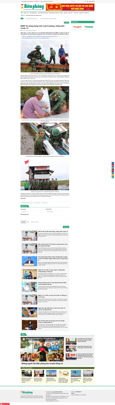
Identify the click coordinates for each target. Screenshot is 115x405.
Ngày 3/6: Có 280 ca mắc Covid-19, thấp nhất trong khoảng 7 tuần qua (51, 270)
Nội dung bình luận (25, 214)
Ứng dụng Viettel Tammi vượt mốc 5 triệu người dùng (38, 379)
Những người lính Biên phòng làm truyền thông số (42, 363)
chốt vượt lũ (44, 202)
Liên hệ (72, 393)
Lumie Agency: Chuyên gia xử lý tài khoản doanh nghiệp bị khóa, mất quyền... (63, 380)
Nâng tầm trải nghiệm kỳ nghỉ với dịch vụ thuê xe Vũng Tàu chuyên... (27, 380)
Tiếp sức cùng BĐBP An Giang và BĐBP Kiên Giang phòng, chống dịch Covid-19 (39, 36)
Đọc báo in (75, 22)
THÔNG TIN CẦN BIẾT (27, 368)
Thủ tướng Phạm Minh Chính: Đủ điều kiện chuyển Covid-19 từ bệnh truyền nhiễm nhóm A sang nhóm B (53, 258)
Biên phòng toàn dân (54, 12)
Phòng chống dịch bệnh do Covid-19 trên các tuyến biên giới (35, 38)
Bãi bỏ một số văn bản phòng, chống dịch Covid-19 (53, 231)
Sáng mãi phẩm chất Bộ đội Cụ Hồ (34, 15)
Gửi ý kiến (66, 227)
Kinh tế (65, 12)
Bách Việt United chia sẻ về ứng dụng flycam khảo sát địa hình (76, 380)
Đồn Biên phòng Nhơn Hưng (26, 202)
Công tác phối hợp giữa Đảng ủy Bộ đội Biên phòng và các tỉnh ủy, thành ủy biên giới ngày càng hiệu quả (85, 356)
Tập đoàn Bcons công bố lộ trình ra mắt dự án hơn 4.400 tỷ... (51, 380)
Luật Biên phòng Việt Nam (31, 18)
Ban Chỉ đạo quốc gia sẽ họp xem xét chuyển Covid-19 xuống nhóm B (51, 321)
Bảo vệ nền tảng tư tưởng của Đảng (48, 18)
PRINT (67, 22)
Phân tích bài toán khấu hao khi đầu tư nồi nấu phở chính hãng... (87, 380)
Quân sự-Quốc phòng (43, 12)
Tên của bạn (23, 209)
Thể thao (81, 12)
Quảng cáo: (76, 391)
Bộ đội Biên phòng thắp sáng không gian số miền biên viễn (84, 347)
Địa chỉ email (48, 209)
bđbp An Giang (37, 202)
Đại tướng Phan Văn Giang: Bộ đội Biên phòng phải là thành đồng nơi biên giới (84, 340)
